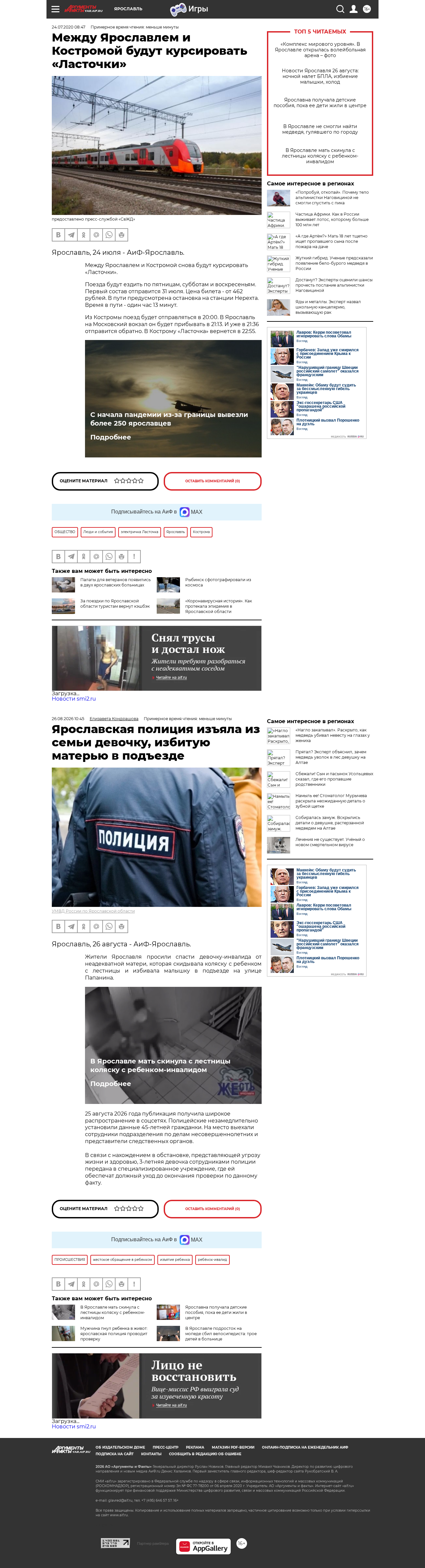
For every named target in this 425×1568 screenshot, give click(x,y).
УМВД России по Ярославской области (93, 911)
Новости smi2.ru (74, 699)
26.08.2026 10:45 (68, 718)
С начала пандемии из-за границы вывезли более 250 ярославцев (169, 419)
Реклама (195, 1447)
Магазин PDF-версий (233, 1447)
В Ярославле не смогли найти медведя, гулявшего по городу (320, 129)
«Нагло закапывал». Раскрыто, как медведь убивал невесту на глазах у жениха (333, 735)
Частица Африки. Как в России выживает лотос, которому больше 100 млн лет (332, 219)
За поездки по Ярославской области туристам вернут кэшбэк (115, 603)
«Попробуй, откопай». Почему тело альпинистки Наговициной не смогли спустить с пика (332, 197)
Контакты (151, 1454)
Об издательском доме (120, 1447)
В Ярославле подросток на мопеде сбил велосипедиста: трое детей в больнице (221, 1333)
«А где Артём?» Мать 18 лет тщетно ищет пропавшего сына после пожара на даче (332, 241)
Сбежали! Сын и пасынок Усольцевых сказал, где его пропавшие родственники (334, 779)
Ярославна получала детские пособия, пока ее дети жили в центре (320, 102)
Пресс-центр (165, 1447)
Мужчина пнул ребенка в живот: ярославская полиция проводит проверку (114, 1333)
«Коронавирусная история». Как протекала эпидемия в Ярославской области (218, 606)
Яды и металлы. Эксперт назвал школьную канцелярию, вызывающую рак (328, 307)
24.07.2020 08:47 (68, 27)
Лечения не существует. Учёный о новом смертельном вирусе (330, 842)
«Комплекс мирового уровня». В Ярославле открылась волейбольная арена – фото (320, 49)
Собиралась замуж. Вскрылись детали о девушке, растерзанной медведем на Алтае (330, 823)
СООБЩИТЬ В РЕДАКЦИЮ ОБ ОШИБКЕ (205, 1454)
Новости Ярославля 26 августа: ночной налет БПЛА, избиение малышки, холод (320, 76)
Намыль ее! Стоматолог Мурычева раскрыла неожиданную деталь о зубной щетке (331, 801)
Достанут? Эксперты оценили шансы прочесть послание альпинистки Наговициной (334, 285)
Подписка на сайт (114, 1454)
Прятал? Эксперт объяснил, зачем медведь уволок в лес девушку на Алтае (331, 757)
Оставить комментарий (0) (212, 481)
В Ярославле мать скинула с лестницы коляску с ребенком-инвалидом (320, 156)
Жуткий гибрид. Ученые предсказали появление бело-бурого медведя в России (334, 263)
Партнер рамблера (153, 1543)
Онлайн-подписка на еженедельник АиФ (305, 1447)
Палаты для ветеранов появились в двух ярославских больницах (115, 582)
